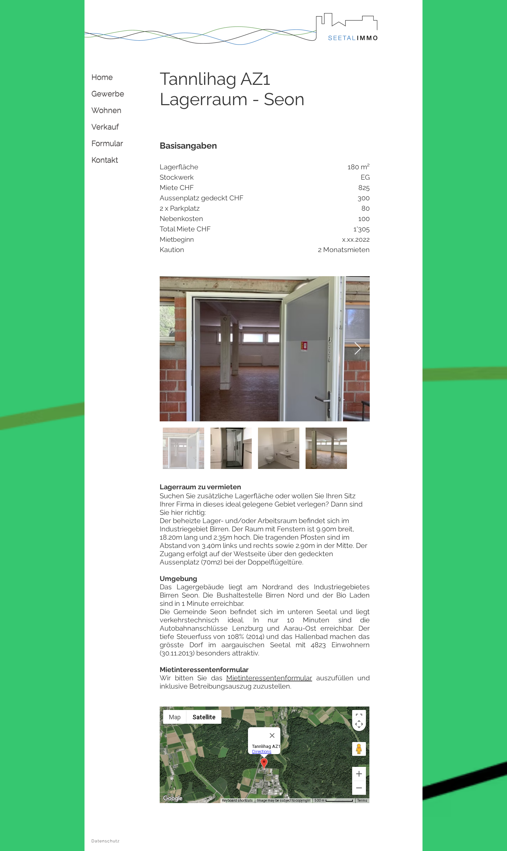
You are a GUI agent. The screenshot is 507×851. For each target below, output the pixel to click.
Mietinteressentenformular (269, 678)
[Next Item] (358, 349)
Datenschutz (105, 841)
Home (102, 76)
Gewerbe (107, 93)
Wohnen (106, 110)
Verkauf (105, 126)
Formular (107, 143)
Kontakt (104, 159)
